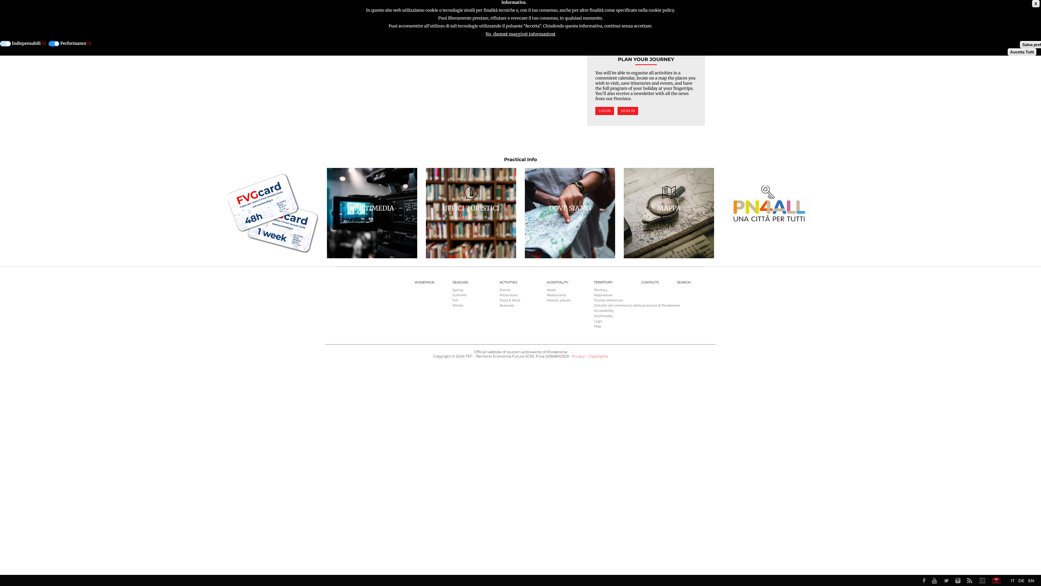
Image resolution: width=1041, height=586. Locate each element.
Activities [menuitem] (508, 283)
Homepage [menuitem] (425, 283)
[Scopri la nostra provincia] (982, 581)
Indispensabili (26, 43)
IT (1012, 580)
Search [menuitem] (684, 283)
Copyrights (598, 356)
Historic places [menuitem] (558, 300)
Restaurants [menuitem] (556, 295)
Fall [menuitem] (455, 300)
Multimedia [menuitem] (603, 316)
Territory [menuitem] (603, 283)
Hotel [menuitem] (551, 290)
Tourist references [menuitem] (608, 300)
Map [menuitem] (597, 326)
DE (1021, 580)
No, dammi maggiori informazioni (520, 34)
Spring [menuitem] (457, 290)
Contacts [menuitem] (650, 283)
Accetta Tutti (1022, 52)
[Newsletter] (996, 581)
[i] (44, 43)
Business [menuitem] (507, 306)
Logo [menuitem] (598, 321)
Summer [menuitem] (459, 295)
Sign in (628, 111)
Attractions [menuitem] (509, 295)
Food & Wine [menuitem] (510, 300)
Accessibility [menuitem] (604, 311)
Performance (73, 43)
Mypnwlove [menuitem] (603, 295)
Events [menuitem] (505, 290)
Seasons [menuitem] (460, 283)
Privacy (578, 356)
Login (605, 111)
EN (1031, 580)
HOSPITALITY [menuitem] (557, 283)
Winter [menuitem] (458, 306)
